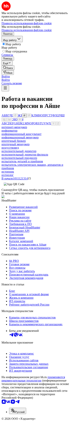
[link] (8, 67)
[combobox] (17, 411)
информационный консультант (21, 134)
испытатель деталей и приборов (22, 161)
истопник (8, 171)
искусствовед (10, 147)
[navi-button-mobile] (5, 88)
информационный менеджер (20, 137)
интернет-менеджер (14, 127)
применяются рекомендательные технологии (33, 378)
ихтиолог (8, 175)
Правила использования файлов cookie (27, 30)
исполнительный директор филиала (25, 154)
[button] (6, 76)
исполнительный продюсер (19, 158)
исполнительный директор (19, 151)
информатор (9, 130)
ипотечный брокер (14, 140)
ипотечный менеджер (16, 144)
